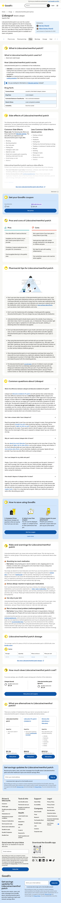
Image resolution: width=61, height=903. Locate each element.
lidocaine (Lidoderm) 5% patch (21, 394)
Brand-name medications (8, 826)
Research (36, 817)
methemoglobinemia (29, 174)
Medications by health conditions (7, 817)
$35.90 (33, 657)
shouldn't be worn (20, 424)
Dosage (45, 39)
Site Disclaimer (51, 810)
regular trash (8, 489)
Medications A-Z (6, 813)
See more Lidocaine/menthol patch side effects (29, 187)
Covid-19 (20, 830)
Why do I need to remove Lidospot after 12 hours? (19, 438)
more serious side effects (45, 305)
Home (3, 12)
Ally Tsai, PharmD (44, 26)
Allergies (20, 824)
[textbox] (25, 777)
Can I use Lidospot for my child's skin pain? (17, 457)
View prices (12, 756)
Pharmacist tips (21, 39)
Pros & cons (11, 39)
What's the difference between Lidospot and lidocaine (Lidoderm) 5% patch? (27, 389)
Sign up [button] (53, 777)
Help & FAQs (37, 802)
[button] (37, 5)
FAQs (30, 39)
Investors (36, 828)
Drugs (10, 12)
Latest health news (23, 816)
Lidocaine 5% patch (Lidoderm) (30, 720)
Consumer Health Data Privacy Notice (53, 819)
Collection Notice (51, 813)
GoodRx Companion (7, 832)
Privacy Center (51, 804)
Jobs (35, 826)
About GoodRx (37, 811)
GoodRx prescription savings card (9, 810)
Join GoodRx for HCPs (53, 1)
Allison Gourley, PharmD (46, 28)
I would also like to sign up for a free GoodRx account (19, 781)
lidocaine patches (33, 83)
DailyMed (11, 182)
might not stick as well (22, 426)
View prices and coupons (30, 694)
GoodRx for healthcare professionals (24, 808)
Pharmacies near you (23, 804)
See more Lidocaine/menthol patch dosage (29, 660)
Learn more (30, 536)
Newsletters (21, 821)
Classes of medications (8, 821)
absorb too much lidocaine (17, 443)
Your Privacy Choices (50, 824)
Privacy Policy (38, 787)
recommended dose (17, 622)
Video (19, 819)
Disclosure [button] (54, 191)
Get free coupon (30, 532)
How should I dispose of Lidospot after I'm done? (19, 476)
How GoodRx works (23, 802)
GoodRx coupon (8, 645)
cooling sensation (12, 78)
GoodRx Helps (37, 823)
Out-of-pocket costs (7, 824)
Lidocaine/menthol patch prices (24, 12)
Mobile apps (5, 806)
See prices (30, 210)
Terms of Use (20, 787)
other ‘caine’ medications (39, 589)
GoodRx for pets (6, 829)
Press (35, 814)
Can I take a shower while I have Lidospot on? (18, 417)
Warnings (37, 39)
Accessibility (37, 804)
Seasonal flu (21, 833)
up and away (28, 364)
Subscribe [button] (55, 883)
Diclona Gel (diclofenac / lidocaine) (46, 721)
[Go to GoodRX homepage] (7, 5)
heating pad (18, 575)
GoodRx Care (5, 835)
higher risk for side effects (21, 445)
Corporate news (38, 831)
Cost (51, 39)
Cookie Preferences (52, 816)
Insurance (4, 803)
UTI (19, 827)
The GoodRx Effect (39, 820)
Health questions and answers (23, 836)
